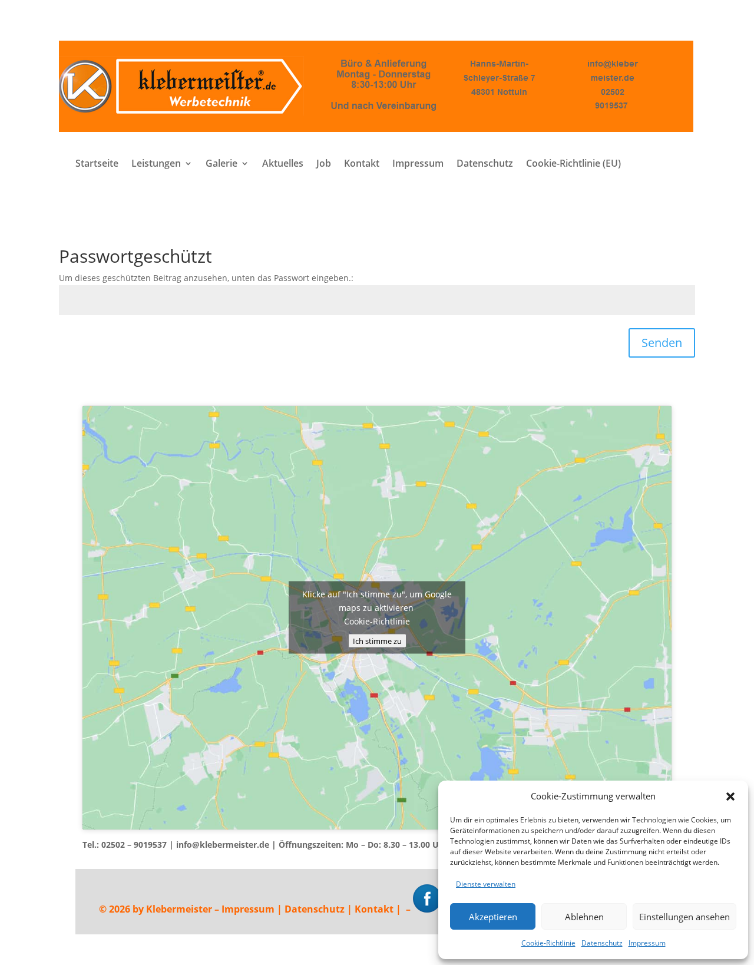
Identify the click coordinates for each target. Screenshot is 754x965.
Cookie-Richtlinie (548, 943)
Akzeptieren (493, 917)
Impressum (647, 943)
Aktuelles (282, 164)
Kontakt (361, 164)
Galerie (221, 164)
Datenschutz (602, 943)
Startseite (96, 164)
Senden (661, 343)
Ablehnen (584, 917)
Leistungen (156, 164)
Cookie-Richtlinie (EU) (573, 164)
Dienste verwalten (485, 884)
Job (323, 164)
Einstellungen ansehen (684, 917)
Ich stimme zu (377, 641)
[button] (730, 796)
